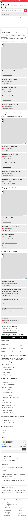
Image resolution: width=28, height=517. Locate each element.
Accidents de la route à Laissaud (9, 399)
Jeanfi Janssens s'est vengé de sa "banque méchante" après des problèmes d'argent (14, 459)
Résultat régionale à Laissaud (8, 384)
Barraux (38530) (5, 374)
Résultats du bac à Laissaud (8, 420)
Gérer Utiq (23, 500)
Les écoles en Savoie (6, 375)
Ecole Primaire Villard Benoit (10, 154)
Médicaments (5, 435)
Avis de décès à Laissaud (7, 392)
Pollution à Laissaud (6, 402)
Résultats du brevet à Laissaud (8, 422)
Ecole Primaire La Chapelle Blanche (12, 179)
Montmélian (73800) (7, 230)
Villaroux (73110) (5, 371)
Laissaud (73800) (6, 150)
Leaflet (25, 68)
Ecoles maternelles (6, 30)
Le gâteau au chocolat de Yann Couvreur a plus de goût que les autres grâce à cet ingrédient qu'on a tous (13, 492)
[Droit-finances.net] (20, 510)
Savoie (19, 3)
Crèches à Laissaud (6, 389)
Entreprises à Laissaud (7, 410)
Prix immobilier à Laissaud (7, 412)
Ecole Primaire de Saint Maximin (11, 171)
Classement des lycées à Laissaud (9, 386)
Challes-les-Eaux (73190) (8, 314)
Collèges (17, 30)
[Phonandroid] (20, 515)
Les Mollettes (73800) (7, 75)
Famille (4, 444)
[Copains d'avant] (7, 513)
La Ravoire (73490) (7, 322)
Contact (13, 499)
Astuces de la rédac (7, 446)
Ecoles (4, 3)
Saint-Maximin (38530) (8, 108)
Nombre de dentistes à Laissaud (9, 405)
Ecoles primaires (6, 32)
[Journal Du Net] (20, 508)
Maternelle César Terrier (9, 87)
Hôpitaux (4, 437)
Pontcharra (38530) (7, 83)
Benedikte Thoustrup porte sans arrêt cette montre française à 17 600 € (13, 464)
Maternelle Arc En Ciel (8, 71)
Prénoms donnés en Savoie (8, 409)
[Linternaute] (7, 510)
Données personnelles (7, 500)
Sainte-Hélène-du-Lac (6, 14)
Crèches (3, 432)
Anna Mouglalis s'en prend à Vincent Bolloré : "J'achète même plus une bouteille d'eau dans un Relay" (13, 480)
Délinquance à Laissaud (7, 400)
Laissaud (4, 381)
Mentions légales (6, 502)
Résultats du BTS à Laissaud (8, 424)
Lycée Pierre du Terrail (8, 281)
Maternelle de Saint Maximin (10, 104)
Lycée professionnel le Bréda (10, 299)
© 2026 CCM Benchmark (20, 502)
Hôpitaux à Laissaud (6, 414)
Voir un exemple (23, 444)
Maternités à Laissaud (7, 387)
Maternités (4, 430)
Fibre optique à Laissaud (7, 407)
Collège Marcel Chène (8, 218)
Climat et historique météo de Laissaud (10, 397)
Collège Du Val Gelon (8, 234)
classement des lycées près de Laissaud (11, 330)
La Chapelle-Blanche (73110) (9, 183)
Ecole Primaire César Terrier (10, 163)
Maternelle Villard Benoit (9, 79)
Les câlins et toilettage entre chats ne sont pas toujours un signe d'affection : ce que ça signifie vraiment (13, 469)
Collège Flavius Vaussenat (9, 243)
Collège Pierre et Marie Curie (10, 226)
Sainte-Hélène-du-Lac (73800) (8, 367)
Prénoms (4, 429)
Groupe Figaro (12, 502)
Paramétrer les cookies (16, 500)
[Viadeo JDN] (20, 513)
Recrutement (21, 499)
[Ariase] (7, 515)
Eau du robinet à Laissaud (7, 382)
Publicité (17, 499)
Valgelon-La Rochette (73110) (9, 238)
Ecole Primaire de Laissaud (9, 146)
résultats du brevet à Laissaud (10, 332)
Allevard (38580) (6, 247)
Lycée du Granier (7, 318)
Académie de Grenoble (12, 3)
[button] (2, 44)
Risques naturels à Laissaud (8, 404)
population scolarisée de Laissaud (10, 328)
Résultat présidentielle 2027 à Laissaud (10, 419)
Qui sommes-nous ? (7, 499)
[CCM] (7, 508)
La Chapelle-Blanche (18, 13)
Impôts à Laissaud (6, 394)
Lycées (16, 32)
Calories (3, 434)
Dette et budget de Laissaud (8, 395)
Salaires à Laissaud (6, 390)
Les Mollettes (10, 13)
